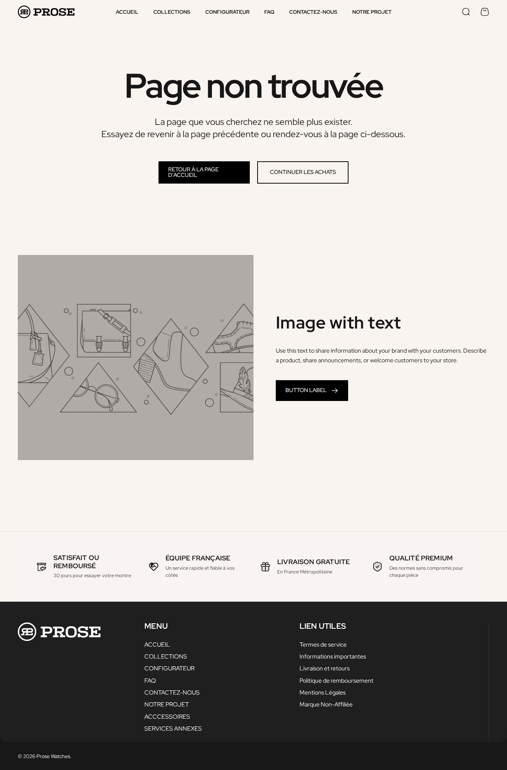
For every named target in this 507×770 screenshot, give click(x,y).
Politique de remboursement (336, 680)
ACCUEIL (157, 644)
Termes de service (323, 644)
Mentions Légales (323, 692)
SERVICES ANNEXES (173, 728)
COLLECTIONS (165, 656)
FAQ (150, 680)
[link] (312, 390)
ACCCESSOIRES (167, 716)
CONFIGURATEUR (169, 668)
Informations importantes (333, 656)
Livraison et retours (325, 668)
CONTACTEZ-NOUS (172, 692)
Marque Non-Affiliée (326, 704)
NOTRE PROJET (166, 704)
